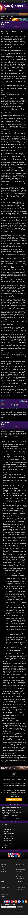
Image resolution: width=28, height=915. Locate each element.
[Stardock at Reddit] (9, 856)
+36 (2, 403)
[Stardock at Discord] (11, 856)
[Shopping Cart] (24, 1)
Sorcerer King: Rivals (20, 878)
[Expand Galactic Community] (2, 829)
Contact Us (3, 896)
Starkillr (7, 22)
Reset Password (21, 891)
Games (18, 862)
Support (20, 881)
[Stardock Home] (5, 1)
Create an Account (21, 887)
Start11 (2, 867)
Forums (2, 898)
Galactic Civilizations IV (20, 867)
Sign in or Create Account (14, 799)
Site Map (22, 912)
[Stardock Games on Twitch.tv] (15, 854)
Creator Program (4, 894)
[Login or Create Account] (22, 1)
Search (8, 16)
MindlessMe (8, 400)
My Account (20, 885)
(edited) (18, 428)
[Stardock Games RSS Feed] (19, 856)
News (2, 891)
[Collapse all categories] (27, 824)
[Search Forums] (27, 1)
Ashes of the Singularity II (21, 864)
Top (26, 408)
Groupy (2, 874)
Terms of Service (13, 912)
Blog (2, 885)
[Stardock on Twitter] (8, 854)
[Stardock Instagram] (17, 854)
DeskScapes (3, 871)
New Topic (23, 14)
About (2, 884)
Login (12, 16)
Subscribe (19, 906)
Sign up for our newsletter (8, 904)
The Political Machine (20, 873)
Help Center (20, 884)
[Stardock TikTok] (14, 856)
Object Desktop (4, 864)
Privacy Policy (6, 912)
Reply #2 (3, 428)
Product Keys (20, 889)
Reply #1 (3, 408)
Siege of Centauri (19, 876)
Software (3, 862)
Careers (2, 889)
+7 (2, 26)
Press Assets (3, 892)
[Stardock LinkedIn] (16, 856)
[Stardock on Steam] (20, 854)
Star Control (18, 871)
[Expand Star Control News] (2, 842)
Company (3, 881)
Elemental (18, 866)
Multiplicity (3, 873)
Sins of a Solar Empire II (20, 869)
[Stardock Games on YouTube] (13, 854)
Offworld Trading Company (21, 874)
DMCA (18, 912)
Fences (2, 869)
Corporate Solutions (5, 866)
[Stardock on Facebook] (10, 854)
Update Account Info (22, 892)
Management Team (5, 887)
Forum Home (3, 16)
